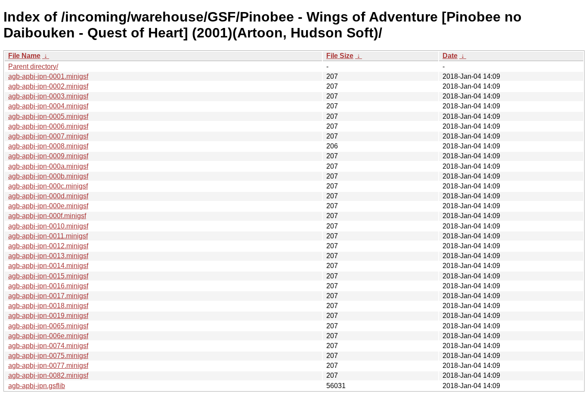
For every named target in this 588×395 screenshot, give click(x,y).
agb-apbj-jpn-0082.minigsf (48, 375)
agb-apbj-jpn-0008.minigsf (48, 146)
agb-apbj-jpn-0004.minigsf (48, 106)
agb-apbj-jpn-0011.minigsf (48, 236)
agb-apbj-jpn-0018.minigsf (48, 305)
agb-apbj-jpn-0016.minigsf (48, 286)
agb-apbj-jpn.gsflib (36, 385)
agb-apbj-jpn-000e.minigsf (48, 206)
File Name (24, 55)
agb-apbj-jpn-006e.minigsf (48, 335)
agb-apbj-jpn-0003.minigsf (48, 96)
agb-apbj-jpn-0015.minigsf (48, 276)
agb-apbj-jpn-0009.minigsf (48, 156)
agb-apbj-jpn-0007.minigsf (48, 136)
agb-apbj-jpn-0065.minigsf (48, 326)
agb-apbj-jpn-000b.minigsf (48, 176)
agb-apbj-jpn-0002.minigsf (48, 86)
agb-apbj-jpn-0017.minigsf (48, 295)
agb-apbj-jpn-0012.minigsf (48, 246)
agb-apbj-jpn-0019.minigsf (48, 315)
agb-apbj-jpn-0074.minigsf (48, 345)
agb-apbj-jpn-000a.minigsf (48, 166)
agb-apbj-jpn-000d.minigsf (48, 196)
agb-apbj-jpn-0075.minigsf (48, 355)
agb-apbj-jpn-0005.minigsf (48, 116)
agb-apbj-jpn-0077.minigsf (48, 365)
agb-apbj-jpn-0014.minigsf (48, 265)
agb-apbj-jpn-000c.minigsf (48, 186)
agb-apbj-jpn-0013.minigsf (48, 255)
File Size (339, 55)
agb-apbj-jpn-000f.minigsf (47, 215)
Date (450, 55)
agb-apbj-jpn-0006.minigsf (48, 126)
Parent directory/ (33, 66)
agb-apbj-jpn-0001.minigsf (48, 76)
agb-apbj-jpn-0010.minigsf (48, 226)
